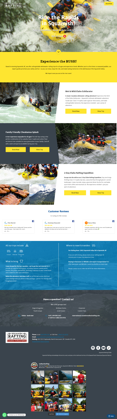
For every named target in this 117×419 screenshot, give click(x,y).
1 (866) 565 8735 (63, 334)
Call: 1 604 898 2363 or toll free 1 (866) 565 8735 (55, 317)
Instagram (93, 348)
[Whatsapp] (4, 415)
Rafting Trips (77, 4)
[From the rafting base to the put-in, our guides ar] (79, 377)
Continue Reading (58, 52)
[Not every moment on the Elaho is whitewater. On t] (51, 391)
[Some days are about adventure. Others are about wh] (51, 377)
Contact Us (99, 4)
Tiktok (109, 348)
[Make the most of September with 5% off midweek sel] (79, 391)
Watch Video (57, 36)
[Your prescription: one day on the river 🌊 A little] (65, 391)
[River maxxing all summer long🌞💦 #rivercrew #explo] (65, 404)
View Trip (101, 111)
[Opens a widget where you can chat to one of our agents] (111, 416)
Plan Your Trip (88, 4)
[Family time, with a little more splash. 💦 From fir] (37, 391)
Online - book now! (25, 315)
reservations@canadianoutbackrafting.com (85, 315)
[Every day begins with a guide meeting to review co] (37, 404)
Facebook (98, 348)
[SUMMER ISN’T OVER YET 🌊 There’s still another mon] (37, 377)
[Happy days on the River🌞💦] (51, 404)
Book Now (109, 3)
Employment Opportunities (40, 341)
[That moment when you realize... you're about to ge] (79, 404)
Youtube (103, 348)
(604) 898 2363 (45, 334)
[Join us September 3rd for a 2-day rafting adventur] (65, 377)
